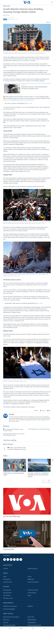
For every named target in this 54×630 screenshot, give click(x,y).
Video (5, 456)
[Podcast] (20, 559)
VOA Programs (7, 590)
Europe (29, 576)
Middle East (6, 6)
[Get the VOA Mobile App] (27, 501)
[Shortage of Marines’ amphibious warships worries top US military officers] (39, 465)
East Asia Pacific (7, 582)
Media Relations (32, 619)
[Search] (44, 628)
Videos (29, 595)
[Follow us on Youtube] (11, 559)
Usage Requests (32, 622)
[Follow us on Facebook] (4, 559)
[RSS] (17, 559)
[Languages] (33, 628)
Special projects (7, 592)
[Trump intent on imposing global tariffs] (14, 465)
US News (5, 568)
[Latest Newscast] (9, 628)
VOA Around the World (9, 625)
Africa (4, 576)
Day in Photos (7, 595)
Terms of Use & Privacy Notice (11, 617)
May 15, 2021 (28, 103)
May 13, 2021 (39, 303)
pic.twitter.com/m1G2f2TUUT (26, 100)
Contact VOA (31, 617)
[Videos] (21, 628)
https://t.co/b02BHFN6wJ (10, 100)
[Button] (49, 22)
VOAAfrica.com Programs (10, 606)
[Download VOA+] (27, 534)
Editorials (30, 606)
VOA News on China (33, 590)
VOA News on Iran (8, 598)
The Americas (6, 579)
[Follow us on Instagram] (14, 559)
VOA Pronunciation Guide (34, 625)
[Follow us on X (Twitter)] (7, 559)
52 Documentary (32, 592)
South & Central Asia (33, 582)
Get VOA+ (5, 622)
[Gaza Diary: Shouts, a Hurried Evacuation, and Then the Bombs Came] (12, 88)
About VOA (6, 619)
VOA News (7, 15)
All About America (32, 568)
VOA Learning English (9, 609)
